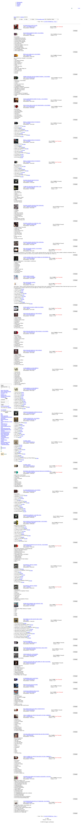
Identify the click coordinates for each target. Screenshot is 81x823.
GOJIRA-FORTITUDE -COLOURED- (31, 418)
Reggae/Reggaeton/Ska (5, 428)
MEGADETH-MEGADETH (29, 282)
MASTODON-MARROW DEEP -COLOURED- (33, 33)
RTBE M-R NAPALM (31, 369)
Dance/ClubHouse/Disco (6, 426)
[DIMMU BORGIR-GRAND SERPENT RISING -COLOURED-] (16, 79)
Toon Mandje (3, 409)
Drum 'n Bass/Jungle (5, 434)
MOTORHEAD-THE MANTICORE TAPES (32, 619)
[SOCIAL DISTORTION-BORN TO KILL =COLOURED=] (16, 102)
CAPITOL (28, 565)
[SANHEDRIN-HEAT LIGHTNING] (16, 681)
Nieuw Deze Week (4, 390)
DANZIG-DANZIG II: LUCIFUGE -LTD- (32, 223)
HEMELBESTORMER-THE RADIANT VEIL (33, 603)
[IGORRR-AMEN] (16, 443)
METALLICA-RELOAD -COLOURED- (31, 54)
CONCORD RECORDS (31, 655)
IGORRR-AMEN (27, 440)
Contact (18, 5)
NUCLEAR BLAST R (31, 491)
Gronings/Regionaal (5, 437)
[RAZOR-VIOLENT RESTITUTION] (16, 183)
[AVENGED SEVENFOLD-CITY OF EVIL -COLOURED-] (16, 547)
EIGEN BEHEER (30, 685)
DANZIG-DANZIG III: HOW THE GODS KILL (33, 205)
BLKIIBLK (28, 249)
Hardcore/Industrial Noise (6, 429)
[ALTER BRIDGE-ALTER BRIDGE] (16, 371)
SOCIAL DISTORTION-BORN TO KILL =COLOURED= (35, 99)
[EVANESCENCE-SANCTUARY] (16, 28)
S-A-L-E (2, 393)
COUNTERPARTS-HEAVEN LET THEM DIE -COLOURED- (36, 801)
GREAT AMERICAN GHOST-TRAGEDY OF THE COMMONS (37, 715)
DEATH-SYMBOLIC (27, 641)
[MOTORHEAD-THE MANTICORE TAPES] (16, 622)
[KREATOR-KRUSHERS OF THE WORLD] (16, 316)
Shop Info (19, 3)
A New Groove (4, 425)
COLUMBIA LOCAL (31, 26)
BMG (27, 620)
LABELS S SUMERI (30, 277)
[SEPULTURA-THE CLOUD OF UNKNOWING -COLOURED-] (16, 108)
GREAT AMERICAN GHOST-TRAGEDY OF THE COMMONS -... (37, 756)
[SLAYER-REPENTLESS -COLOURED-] (16, 493)
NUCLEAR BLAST (30, 77)
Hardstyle (3, 430)
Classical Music (4, 439)
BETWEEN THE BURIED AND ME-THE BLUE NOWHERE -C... (37, 471)
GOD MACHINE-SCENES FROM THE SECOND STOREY (36, 734)
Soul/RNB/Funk (4, 423)
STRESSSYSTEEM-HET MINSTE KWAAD (32, 412)
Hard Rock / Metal (4, 443)
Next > (52, 21)
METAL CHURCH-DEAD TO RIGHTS (31, 122)
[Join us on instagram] (3, 447)
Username (3, 399)
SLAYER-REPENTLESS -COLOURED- (31, 490)
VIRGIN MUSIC (29, 735)
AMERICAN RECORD (31, 206)
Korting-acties (3, 395)
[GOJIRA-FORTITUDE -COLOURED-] (16, 421)
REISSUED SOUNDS (31, 649)
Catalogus (19, 4)
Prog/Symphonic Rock (5, 442)
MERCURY (28, 55)
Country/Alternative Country (6, 421)
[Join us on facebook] (1, 446)
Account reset (3, 397)
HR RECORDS (29, 181)
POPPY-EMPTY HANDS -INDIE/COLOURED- (33, 307)
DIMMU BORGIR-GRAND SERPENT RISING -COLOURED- (36, 76)
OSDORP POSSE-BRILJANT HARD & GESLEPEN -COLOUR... (37, 776)
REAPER (28, 123)
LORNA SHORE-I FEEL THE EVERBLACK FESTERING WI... (37, 257)
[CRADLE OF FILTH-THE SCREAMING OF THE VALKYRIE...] (16, 664)
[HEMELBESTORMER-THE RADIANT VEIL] (16, 606)
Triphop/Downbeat (4, 435)
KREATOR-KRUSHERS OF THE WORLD (32, 313)
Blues (2, 420)
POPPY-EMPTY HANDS (28, 276)
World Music (3, 436)
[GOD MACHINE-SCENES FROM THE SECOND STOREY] (16, 737)
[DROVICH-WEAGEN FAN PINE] (16, 687)
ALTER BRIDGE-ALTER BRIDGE (30, 368)
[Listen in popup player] (24, 125)
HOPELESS (28, 545)
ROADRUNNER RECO (31, 642)
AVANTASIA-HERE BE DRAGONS (31, 691)
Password (3, 402)
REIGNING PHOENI (30, 522)
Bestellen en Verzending (5, 396)
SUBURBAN (29, 777)
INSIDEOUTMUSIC (30, 472)
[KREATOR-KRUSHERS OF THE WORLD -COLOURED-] (16, 334)
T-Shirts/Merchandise (5, 444)
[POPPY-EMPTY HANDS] (16, 279)
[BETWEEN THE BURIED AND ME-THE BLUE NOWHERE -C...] (16, 474)
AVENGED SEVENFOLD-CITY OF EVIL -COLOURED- (35, 544)
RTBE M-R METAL (30, 442)
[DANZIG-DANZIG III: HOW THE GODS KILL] (16, 208)
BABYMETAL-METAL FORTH (30, 564)
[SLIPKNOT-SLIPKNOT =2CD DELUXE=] (16, 518)
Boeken (2, 441)
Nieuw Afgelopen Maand (6, 391)
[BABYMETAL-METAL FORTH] (16, 567)
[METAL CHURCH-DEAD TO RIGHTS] (16, 125)
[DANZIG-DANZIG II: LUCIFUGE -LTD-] (16, 226)
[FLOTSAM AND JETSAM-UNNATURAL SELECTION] (16, 650)
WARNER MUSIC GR (31, 419)
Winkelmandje (19, 2)
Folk (2, 422)
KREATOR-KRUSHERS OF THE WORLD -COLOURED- (35, 331)
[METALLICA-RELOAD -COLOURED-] (16, 57)
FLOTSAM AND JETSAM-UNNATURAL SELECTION (35, 647)
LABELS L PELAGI (30, 604)
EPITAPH (28, 100)
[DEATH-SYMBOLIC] (16, 644)
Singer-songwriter (4, 415)
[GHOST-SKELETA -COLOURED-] (16, 657)
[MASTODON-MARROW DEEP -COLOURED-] (16, 36)
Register (9, 407)
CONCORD (28, 34)
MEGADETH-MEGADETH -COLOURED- (32, 248)
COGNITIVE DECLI (30, 413)
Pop (1, 413)
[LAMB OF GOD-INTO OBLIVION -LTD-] (16, 189)
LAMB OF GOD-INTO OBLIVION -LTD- (32, 186)
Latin (2, 427)
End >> (55, 21)
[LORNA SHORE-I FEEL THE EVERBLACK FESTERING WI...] (16, 260)
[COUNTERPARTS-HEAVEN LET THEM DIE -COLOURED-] (16, 804)
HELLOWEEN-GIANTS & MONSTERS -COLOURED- (35, 521)
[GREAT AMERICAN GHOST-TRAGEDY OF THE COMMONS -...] (16, 759)
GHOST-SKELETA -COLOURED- (30, 654)
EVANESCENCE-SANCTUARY (30, 25)
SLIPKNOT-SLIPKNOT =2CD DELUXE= (32, 515)
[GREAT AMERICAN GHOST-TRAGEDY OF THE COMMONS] (16, 718)
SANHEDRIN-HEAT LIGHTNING (30, 678)
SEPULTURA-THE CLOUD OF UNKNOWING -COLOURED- (36, 105)
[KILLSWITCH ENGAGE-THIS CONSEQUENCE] (16, 711)
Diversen (2, 438)
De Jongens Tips (4, 392)
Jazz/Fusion (3, 418)
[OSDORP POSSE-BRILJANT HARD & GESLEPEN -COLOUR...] (16, 779)
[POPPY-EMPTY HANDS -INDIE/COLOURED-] (16, 310)
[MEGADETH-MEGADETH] (16, 285)
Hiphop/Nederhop (4, 419)
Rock (2, 414)
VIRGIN (28, 308)
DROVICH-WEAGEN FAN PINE (30, 684)
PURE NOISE (29, 802)
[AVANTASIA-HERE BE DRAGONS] (16, 694)
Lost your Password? (5, 406)
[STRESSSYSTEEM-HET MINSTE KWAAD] (16, 415)
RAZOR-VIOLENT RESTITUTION (31, 180)
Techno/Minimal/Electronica (6, 417)
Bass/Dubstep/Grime (5, 433)
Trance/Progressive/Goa (5, 431)
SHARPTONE (29, 716)
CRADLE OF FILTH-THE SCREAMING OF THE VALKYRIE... (37, 661)
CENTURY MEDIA (30, 187)
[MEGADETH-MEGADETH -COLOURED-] (16, 251)
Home (15, 17)
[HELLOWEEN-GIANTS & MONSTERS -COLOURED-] (16, 524)
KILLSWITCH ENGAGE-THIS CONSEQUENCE (34, 708)
